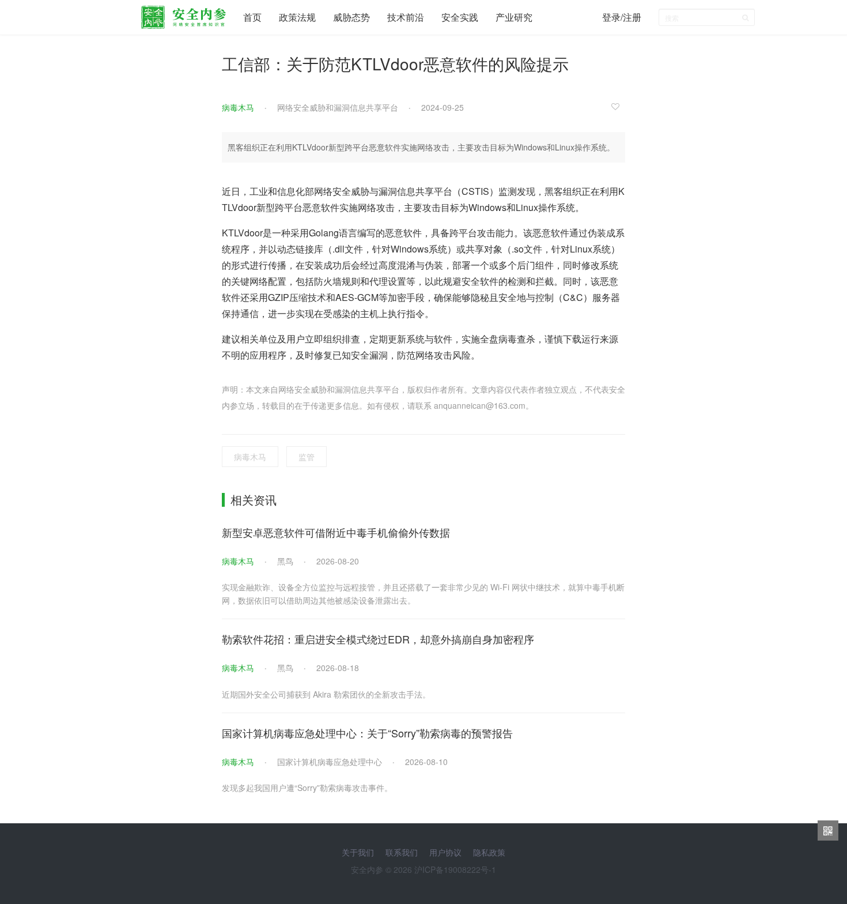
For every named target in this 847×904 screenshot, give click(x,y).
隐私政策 (489, 852)
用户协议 (445, 852)
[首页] (184, 14)
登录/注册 (621, 17)
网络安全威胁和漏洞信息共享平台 (337, 107)
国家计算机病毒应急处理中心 (329, 761)
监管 (306, 456)
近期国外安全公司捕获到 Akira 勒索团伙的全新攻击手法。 (326, 694)
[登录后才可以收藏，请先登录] (618, 106)
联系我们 (401, 852)
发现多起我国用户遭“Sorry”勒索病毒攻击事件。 (307, 787)
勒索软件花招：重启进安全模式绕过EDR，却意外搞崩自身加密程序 (378, 638)
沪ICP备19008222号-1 (455, 869)
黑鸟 (285, 561)
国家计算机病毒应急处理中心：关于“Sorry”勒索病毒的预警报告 (367, 732)
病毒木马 (238, 107)
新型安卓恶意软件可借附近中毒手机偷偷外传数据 (336, 532)
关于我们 (358, 852)
